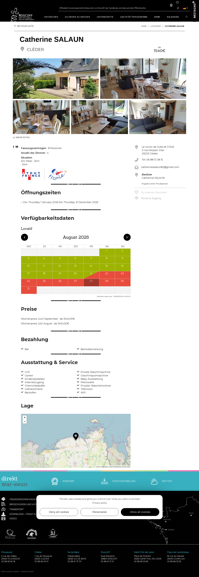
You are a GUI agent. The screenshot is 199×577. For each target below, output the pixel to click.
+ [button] (25, 417)
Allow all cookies (140, 512)
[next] (127, 237)
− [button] (25, 421)
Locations (156, 26)
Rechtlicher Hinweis (10, 572)
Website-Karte (27, 572)
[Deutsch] (184, 8)
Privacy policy (99, 503)
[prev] (24, 237)
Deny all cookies (59, 512)
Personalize (99, 512)
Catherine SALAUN (174, 26)
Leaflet (98, 467)
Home (144, 26)
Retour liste (25, 26)
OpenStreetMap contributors (120, 467)
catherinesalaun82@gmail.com (160, 167)
